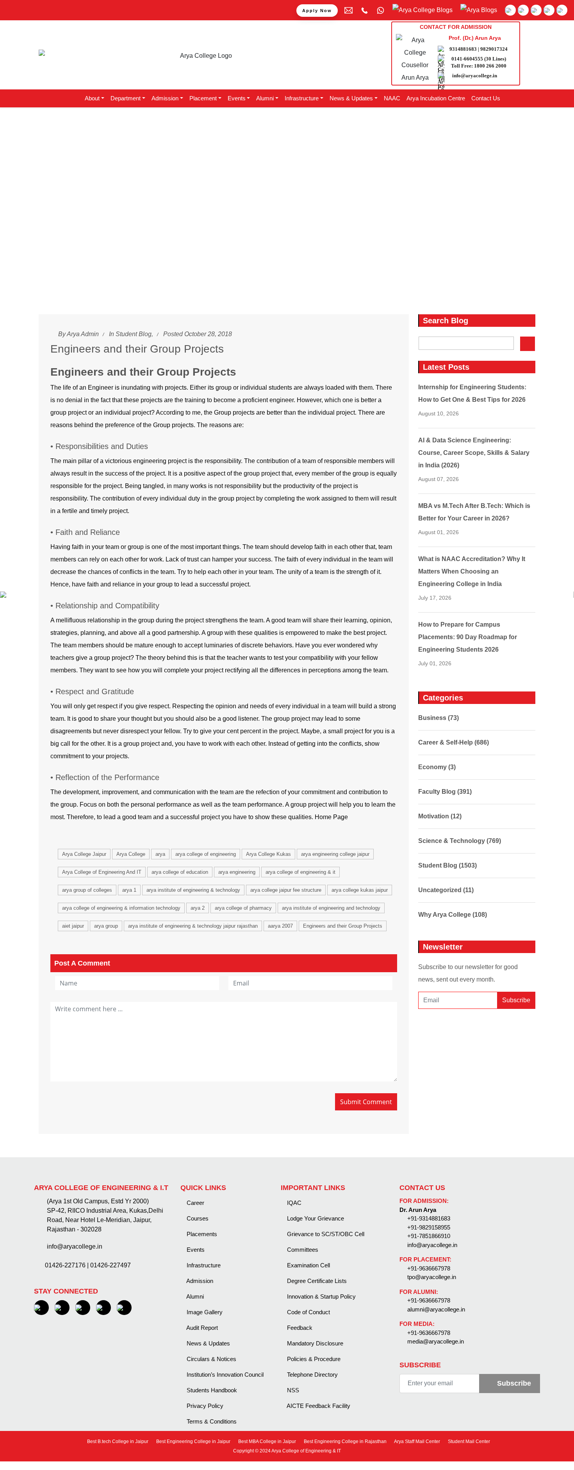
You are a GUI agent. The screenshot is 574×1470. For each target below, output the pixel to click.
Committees (301, 1249)
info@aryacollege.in (474, 75)
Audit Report (201, 1327)
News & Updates (207, 1343)
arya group (106, 926)
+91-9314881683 (428, 1218)
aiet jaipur (73, 926)
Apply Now (317, 10)
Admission (199, 1281)
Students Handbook (211, 1390)
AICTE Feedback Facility (317, 1405)
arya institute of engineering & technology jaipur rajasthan (193, 926)
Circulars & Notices (210, 1359)
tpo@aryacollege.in (431, 1277)
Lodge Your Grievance (314, 1218)
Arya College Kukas (268, 854)
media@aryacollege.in (435, 1341)
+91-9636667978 (428, 1268)
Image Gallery (204, 1312)
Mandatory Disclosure (314, 1343)
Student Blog (134, 334)
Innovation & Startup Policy (320, 1296)
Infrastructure (203, 1265)
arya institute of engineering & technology (193, 890)
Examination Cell (307, 1265)
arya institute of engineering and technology (331, 908)
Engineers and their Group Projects (342, 926)
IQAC (293, 1202)
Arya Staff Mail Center (416, 1441)
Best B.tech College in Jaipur (117, 1441)
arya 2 (198, 908)
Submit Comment (366, 1102)
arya (160, 854)
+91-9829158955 (428, 1227)
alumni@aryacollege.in (436, 1309)
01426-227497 (110, 1265)
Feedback (298, 1327)
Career (194, 1202)
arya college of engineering (205, 854)
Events (195, 1249)
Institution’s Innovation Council (224, 1374)
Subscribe (516, 1000)
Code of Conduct (307, 1312)
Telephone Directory (311, 1374)
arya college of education (180, 872)
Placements (201, 1234)
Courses (197, 1218)
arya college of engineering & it (300, 872)
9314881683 (463, 49)
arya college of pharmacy (243, 908)
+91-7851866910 (428, 1236)
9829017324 (494, 49)
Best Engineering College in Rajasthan (345, 1441)
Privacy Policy (204, 1405)
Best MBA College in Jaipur (266, 1441)
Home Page (331, 817)
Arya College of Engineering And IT (101, 872)
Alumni (194, 1296)
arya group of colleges (87, 890)
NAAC (392, 98)
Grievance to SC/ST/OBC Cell (324, 1234)
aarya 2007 (280, 926)
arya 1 (129, 890)
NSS (292, 1390)
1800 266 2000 (490, 66)
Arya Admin (83, 334)
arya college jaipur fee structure (285, 890)
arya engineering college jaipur (335, 854)
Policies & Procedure (312, 1359)
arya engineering (236, 872)
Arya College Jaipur (84, 854)
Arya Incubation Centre (435, 98)
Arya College (130, 854)
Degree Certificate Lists (316, 1281)
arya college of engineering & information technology (121, 908)
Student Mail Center (468, 1441)
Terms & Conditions (211, 1421)
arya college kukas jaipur (360, 890)
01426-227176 (65, 1265)
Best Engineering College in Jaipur (192, 1441)
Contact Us (485, 98)
